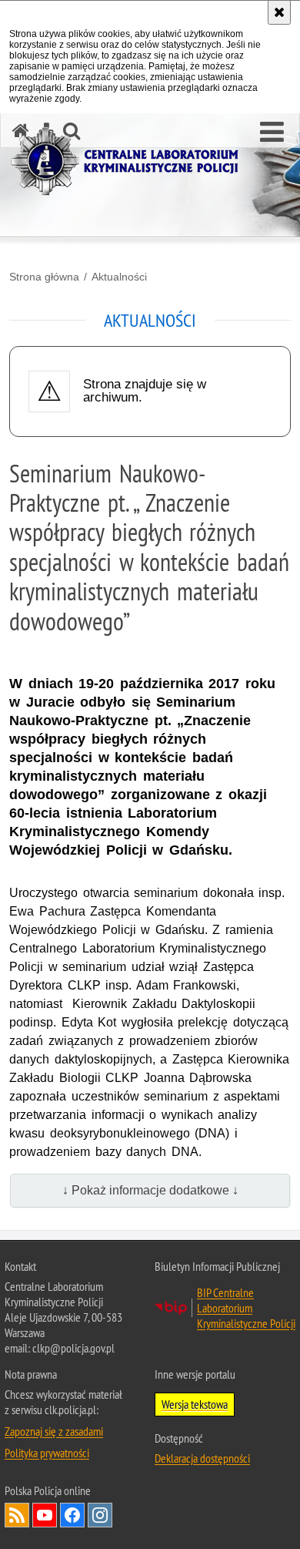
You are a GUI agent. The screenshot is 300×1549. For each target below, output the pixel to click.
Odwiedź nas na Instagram (100, 1515)
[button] (272, 132)
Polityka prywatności (47, 1452)
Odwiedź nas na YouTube (44, 1515)
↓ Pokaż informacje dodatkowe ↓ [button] (150, 1190)
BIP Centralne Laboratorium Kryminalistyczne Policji (246, 1308)
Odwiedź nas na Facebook (72, 1515)
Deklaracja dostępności (202, 1458)
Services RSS (17, 1515)
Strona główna (44, 276)
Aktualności (119, 276)
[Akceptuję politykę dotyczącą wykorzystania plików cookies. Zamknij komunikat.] (279, 12)
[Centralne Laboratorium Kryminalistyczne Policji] (131, 161)
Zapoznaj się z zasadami (54, 1431)
